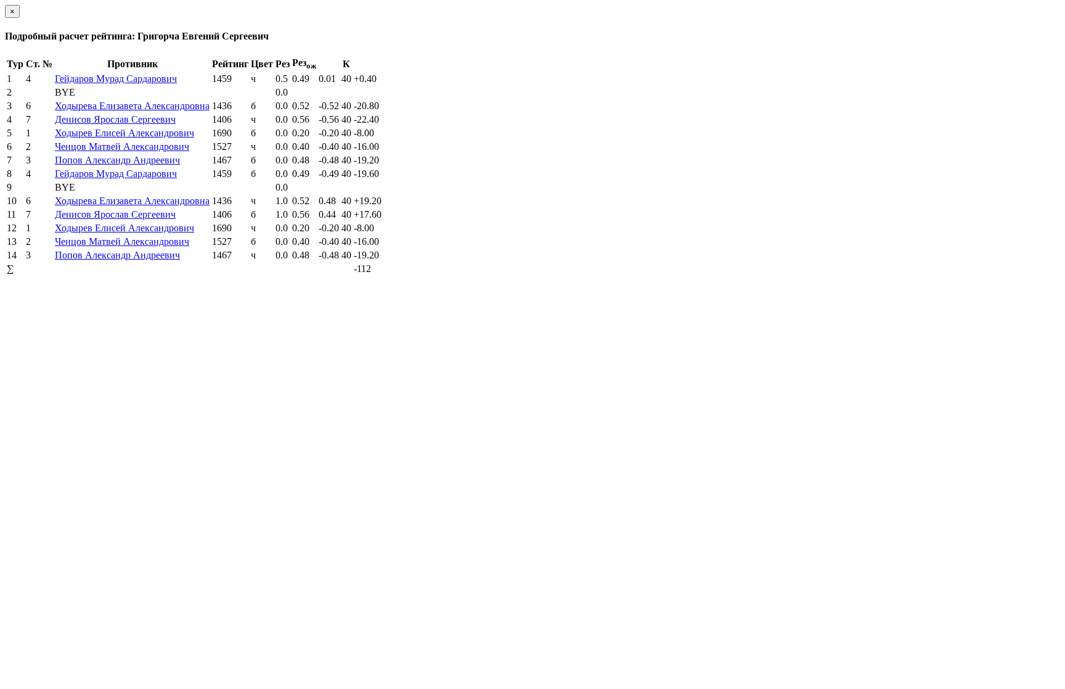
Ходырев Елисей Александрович (124, 133)
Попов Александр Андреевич (117, 160)
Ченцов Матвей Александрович (122, 146)
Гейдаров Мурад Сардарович (116, 78)
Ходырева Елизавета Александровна (132, 106)
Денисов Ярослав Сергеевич (115, 119)
